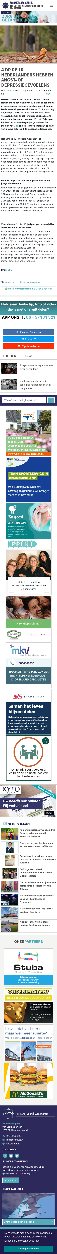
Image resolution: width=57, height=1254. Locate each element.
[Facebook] (5, 1155)
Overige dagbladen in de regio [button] (19, 1221)
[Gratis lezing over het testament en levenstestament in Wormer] (10, 847)
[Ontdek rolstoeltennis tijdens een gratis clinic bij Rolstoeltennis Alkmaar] (10, 887)
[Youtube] (11, 1155)
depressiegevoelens (29, 282)
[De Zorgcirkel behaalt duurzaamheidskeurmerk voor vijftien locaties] (10, 874)
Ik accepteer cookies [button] (28, 1248)
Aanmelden (10, 1180)
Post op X (30, 339)
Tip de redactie (31, 346)
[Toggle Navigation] (51, 5)
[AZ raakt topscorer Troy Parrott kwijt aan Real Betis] (10, 913)
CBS (48, 93)
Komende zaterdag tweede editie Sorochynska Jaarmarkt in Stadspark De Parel (37, 833)
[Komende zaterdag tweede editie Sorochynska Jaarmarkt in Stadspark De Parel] (10, 834)
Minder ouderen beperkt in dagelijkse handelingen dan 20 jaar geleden (35, 384)
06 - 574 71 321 (40, 317)
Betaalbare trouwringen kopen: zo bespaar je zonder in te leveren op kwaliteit (38, 859)
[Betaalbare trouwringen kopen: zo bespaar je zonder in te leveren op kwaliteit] (10, 860)
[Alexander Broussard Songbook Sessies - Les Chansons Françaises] (10, 900)
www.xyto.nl (12, 1143)
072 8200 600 (13, 1136)
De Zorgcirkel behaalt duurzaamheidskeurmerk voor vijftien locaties (36, 872)
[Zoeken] (51, 400)
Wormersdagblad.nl (21, 2)
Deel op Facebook (30, 332)
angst (15, 282)
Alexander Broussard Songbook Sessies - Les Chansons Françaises (37, 898)
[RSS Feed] (17, 1155)
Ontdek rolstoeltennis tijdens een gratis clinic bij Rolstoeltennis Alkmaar (38, 885)
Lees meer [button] (34, 1240)
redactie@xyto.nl (14, 1139)
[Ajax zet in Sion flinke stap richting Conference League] (10, 926)
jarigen (8, 282)
